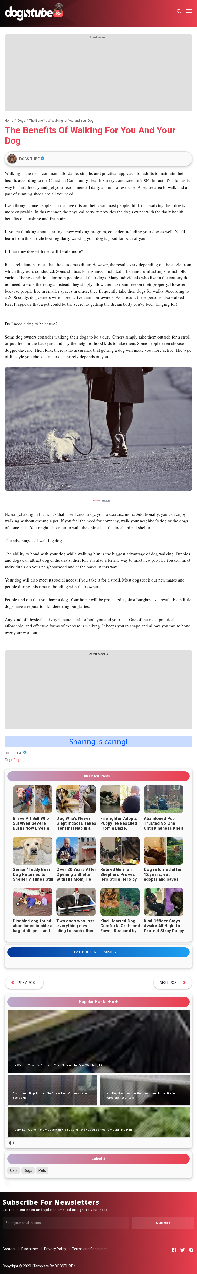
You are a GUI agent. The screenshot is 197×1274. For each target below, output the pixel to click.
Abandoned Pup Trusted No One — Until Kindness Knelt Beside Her (163, 826)
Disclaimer (29, 1249)
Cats (13, 1170)
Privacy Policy (55, 1249)
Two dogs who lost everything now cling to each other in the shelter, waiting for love (75, 931)
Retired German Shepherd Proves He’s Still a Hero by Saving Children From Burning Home (120, 879)
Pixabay (106, 500)
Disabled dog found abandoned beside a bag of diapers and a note (32, 928)
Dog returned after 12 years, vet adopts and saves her (163, 877)
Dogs (17, 760)
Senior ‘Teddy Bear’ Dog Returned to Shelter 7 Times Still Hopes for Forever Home (33, 879)
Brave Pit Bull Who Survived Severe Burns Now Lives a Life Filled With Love (33, 826)
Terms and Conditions (89, 1249)
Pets (42, 1170)
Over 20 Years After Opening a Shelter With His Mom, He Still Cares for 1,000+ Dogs (76, 879)
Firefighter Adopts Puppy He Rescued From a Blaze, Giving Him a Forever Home (118, 828)
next (13, 1142)
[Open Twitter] (183, 1250)
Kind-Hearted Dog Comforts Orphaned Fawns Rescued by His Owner (120, 928)
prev (9, 1142)
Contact (9, 1249)
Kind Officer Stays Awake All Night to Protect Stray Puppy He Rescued (164, 928)
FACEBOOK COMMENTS (98, 952)
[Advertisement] (98, 75)
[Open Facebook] (174, 1250)
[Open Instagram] (191, 1250)
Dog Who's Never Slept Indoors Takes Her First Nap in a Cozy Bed (76, 826)
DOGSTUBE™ (65, 1266)
